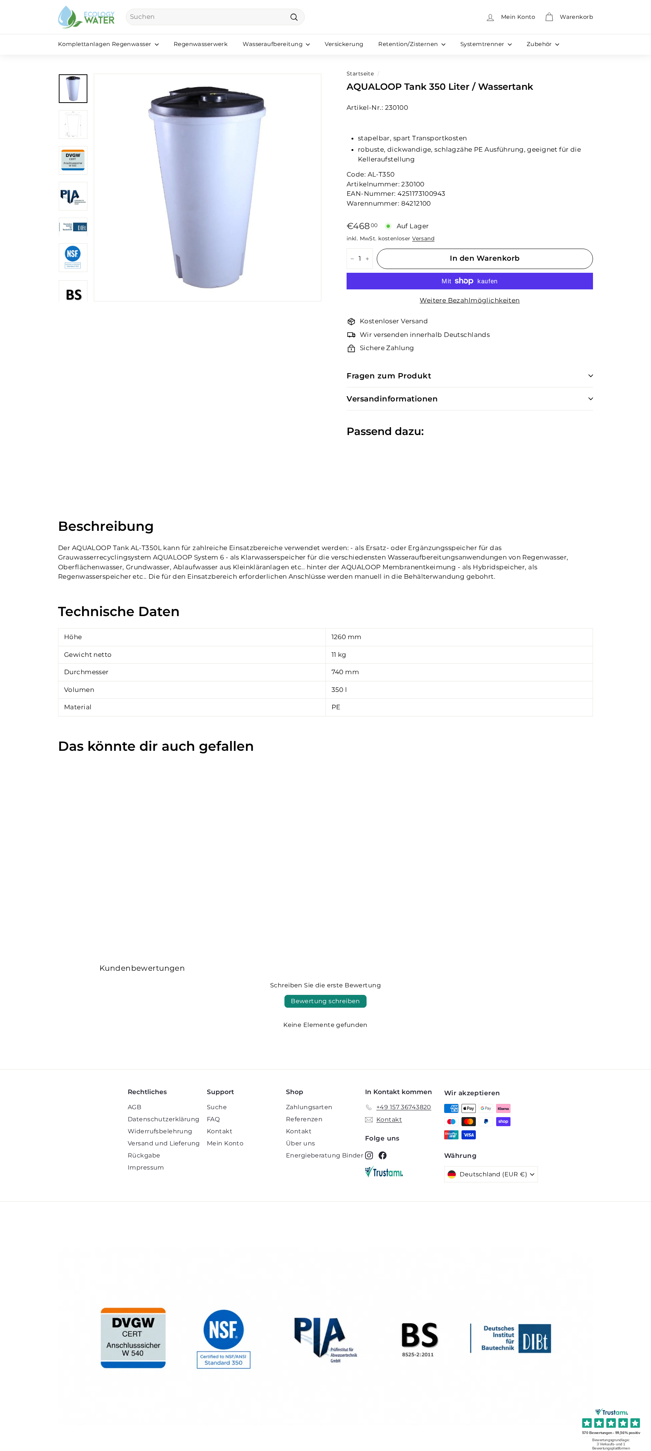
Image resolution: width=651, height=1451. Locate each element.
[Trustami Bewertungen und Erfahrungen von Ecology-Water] (404, 1171)
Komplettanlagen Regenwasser (105, 44)
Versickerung (344, 44)
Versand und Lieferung (164, 1143)
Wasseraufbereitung (273, 44)
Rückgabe (144, 1155)
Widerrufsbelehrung (160, 1131)
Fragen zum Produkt (389, 375)
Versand (423, 238)
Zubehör (540, 44)
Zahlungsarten (309, 1107)
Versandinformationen (392, 398)
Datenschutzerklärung (164, 1119)
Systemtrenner (483, 44)
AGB (134, 1107)
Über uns (300, 1143)
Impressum (146, 1167)
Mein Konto (225, 1143)
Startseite (360, 73)
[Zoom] (207, 187)
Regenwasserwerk (201, 44)
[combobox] (215, 17)
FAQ (213, 1119)
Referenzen (304, 1119)
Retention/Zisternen (409, 44)
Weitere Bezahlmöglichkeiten (470, 300)
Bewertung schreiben (325, 1001)
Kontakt (219, 1131)
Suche (217, 1107)
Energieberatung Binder (324, 1155)
